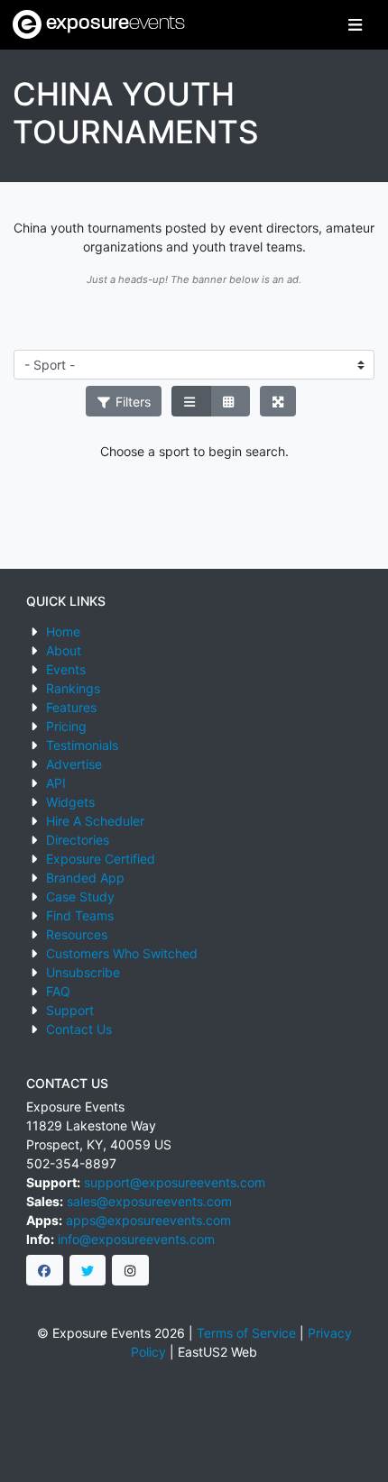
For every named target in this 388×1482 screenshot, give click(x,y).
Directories (77, 839)
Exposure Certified (100, 858)
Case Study (80, 896)
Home (63, 631)
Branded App (85, 877)
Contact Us (79, 1029)
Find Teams (80, 915)
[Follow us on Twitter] (87, 1270)
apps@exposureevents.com (148, 1220)
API (56, 783)
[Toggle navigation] (355, 25)
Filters (131, 401)
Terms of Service (246, 1332)
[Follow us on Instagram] (130, 1270)
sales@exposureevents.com (149, 1201)
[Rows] (191, 401)
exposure (113, 24)
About (63, 650)
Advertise (74, 764)
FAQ (58, 991)
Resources (76, 934)
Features (71, 707)
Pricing (66, 726)
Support (70, 1010)
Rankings (73, 688)
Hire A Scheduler (95, 820)
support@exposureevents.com (174, 1182)
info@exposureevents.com (136, 1239)
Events (66, 669)
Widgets (70, 802)
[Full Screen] (278, 401)
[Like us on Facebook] (44, 1270)
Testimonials (82, 745)
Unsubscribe (83, 972)
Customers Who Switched (122, 953)
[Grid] (230, 401)
